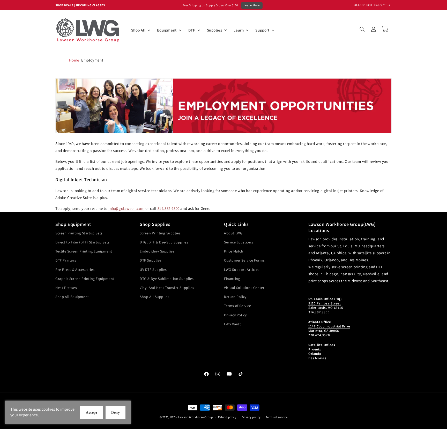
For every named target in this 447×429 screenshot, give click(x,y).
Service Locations (238, 242)
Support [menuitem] (262, 30)
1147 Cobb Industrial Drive (329, 326)
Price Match (233, 251)
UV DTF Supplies (153, 269)
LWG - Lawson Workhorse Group (191, 417)
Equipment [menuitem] (166, 30)
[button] (362, 29)
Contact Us (382, 5)
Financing (232, 278)
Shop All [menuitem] (138, 30)
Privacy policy (251, 417)
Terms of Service (237, 305)
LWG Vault (232, 324)
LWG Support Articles (241, 269)
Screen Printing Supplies (160, 233)
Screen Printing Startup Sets (79, 233)
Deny (115, 413)
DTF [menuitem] (191, 30)
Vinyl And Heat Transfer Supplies (167, 287)
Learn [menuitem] (239, 30)
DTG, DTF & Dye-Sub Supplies (164, 242)
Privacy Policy (235, 315)
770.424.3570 (319, 335)
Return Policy (235, 296)
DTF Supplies (150, 260)
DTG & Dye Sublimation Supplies (167, 278)
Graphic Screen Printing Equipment (84, 278)
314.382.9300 (363, 5)
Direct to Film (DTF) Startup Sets (82, 242)
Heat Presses (66, 287)
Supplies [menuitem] (214, 30)
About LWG (233, 233)
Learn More (252, 5)
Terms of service (276, 417)
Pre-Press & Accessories (75, 269)
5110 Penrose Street (324, 303)
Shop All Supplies (154, 296)
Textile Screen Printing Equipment (83, 251)
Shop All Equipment (72, 296)
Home (74, 60)
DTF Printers (65, 260)
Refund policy (227, 417)
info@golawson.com (126, 208)
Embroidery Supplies (157, 251)
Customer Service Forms (244, 260)
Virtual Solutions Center (244, 287)
